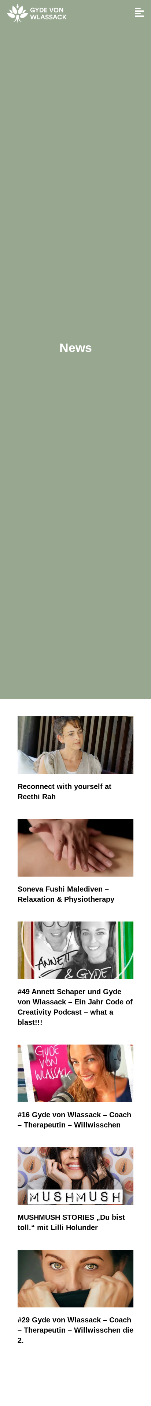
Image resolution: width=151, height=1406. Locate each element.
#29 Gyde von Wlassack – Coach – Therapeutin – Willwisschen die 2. (75, 1330)
